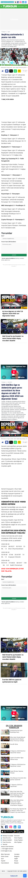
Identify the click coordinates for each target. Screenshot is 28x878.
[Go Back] (25, 875)
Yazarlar (5, 844)
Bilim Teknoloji (5, 854)
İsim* (2, 236)
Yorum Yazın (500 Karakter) (8, 241)
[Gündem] (14, 301)
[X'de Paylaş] (11, 71)
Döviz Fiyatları (18, 838)
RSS (4, 871)
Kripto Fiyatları (18, 840)
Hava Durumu (7, 838)
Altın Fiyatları (18, 842)
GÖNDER (14, 255)
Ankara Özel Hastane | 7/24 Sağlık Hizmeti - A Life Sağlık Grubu (7, 849)
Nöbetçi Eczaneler (8, 836)
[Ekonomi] (14, 326)
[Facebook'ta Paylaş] (6, 71)
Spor (9, 31)
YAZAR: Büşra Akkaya (21, 438)
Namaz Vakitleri (7, 840)
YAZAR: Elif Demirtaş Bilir (20, 67)
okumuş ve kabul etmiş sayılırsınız (12, 259)
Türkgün (3, 31)
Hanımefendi (5, 863)
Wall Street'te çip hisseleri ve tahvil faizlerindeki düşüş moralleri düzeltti (12, 338)
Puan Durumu (7, 842)
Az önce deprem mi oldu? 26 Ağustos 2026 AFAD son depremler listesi (12, 313)
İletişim (16, 863)
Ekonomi (17, 836)
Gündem (10, 382)
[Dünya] (14, 670)
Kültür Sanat (4, 856)
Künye (16, 861)
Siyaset (3, 861)
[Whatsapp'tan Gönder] (15, 71)
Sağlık (16, 858)
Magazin (16, 856)
